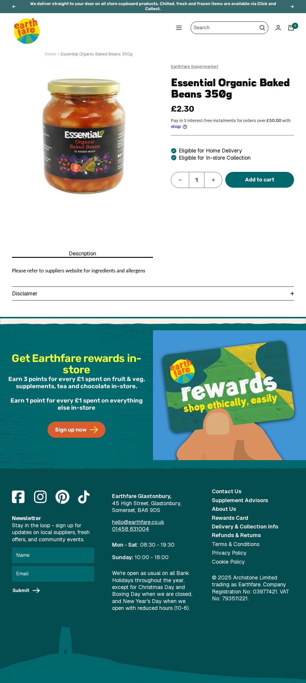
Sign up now (71, 429)
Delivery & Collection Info (245, 526)
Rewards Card (230, 517)
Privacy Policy (229, 552)
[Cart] (291, 27)
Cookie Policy (228, 561)
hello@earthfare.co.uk (138, 522)
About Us (224, 508)
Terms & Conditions (235, 544)
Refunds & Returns (236, 535)
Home (50, 54)
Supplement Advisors (240, 500)
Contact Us (226, 491)
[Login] (278, 27)
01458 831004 (130, 528)
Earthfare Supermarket (194, 66)
